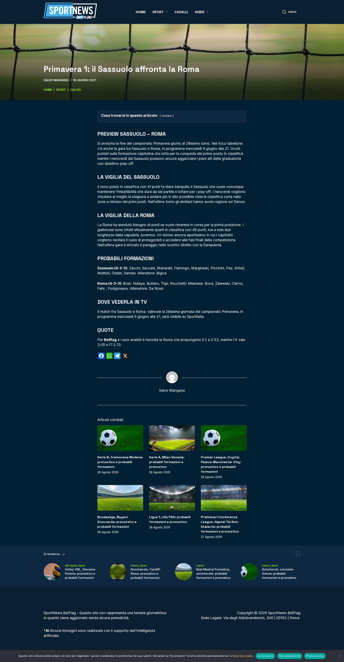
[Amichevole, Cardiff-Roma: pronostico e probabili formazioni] (118, 571)
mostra (166, 115)
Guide (199, 12)
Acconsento (265, 655)
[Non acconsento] (339, 656)
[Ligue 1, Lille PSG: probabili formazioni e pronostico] (172, 498)
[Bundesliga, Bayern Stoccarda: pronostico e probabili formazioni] (120, 498)
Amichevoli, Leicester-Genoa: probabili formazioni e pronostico (279, 573)
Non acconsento (289, 655)
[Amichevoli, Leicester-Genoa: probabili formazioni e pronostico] (249, 571)
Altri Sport (71, 565)
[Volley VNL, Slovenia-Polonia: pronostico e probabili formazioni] (52, 571)
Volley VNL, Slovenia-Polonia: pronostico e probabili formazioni (80, 573)
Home (141, 12)
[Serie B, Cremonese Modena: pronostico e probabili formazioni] (120, 438)
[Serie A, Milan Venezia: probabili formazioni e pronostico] (172, 438)
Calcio (135, 565)
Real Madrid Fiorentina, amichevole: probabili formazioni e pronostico (213, 573)
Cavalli (181, 12)
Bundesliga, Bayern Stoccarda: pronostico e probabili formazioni (117, 522)
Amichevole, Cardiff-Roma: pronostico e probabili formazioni (146, 573)
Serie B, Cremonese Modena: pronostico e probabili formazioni (120, 462)
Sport (158, 12)
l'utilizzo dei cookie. (241, 655)
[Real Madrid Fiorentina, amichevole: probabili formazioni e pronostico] (183, 571)
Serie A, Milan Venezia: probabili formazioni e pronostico (167, 462)
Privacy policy (315, 655)
